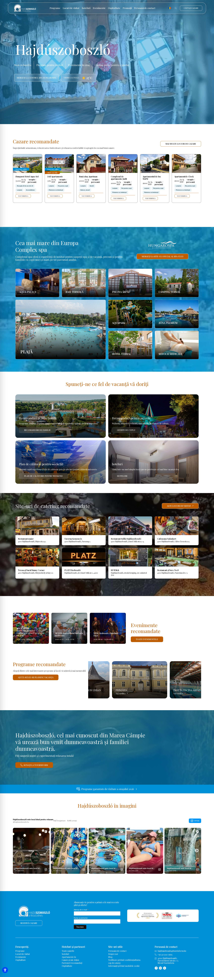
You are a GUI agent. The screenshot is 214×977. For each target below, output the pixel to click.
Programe (55, 8)
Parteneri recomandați (72, 963)
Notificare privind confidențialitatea (124, 960)
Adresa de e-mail (81, 910)
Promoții (127, 8)
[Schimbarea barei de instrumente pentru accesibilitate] (5, 970)
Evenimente (99, 8)
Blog (110, 957)
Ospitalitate (114, 8)
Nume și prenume (81, 918)
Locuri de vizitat (71, 8)
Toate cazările (68, 951)
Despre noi (113, 954)
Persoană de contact (144, 8)
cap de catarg (114, 963)
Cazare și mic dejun (70, 960)
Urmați (196, 821)
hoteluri (86, 8)
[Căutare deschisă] (175, 8)
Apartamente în (69, 957)
